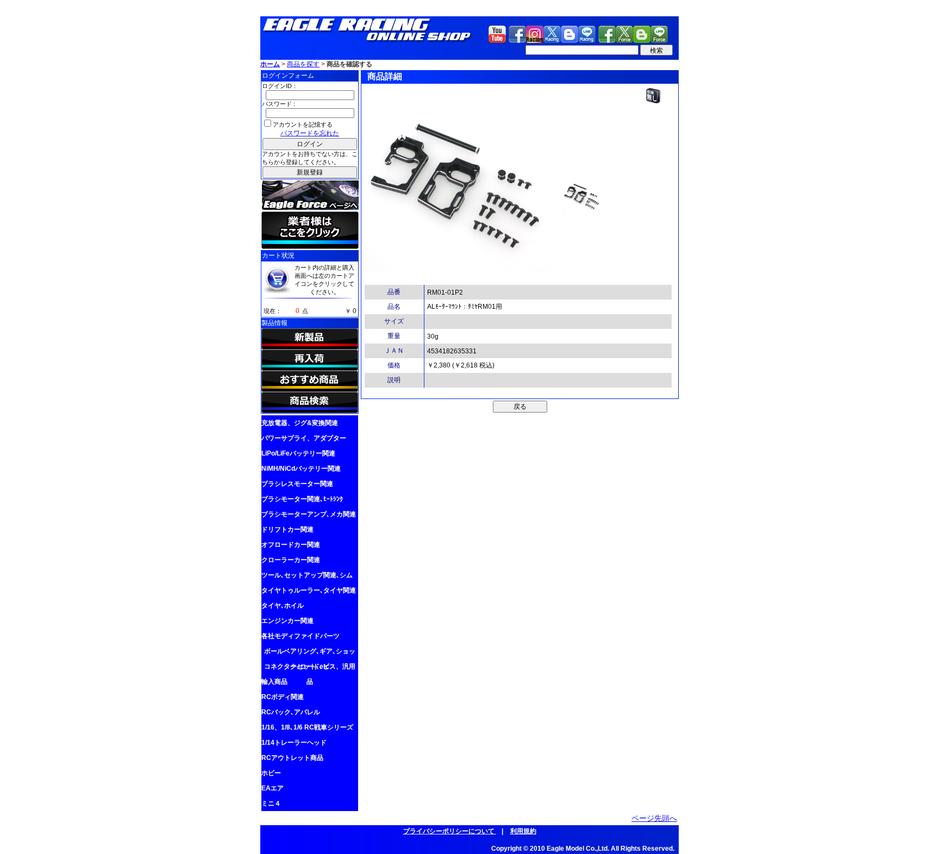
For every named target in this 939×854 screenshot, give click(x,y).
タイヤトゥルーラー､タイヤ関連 (308, 590)
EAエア (272, 788)
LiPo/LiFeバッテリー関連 (298, 453)
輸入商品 (274, 681)
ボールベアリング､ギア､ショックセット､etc (309, 653)
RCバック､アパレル (290, 712)
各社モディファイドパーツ (300, 636)
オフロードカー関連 (290, 544)
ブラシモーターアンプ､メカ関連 (308, 514)
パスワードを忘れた (309, 133)
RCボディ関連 (282, 697)
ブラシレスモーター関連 (297, 484)
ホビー (271, 773)
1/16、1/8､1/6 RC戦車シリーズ (307, 727)
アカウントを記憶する (303, 124)
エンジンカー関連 (287, 621)
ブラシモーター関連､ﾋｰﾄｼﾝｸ (302, 499)
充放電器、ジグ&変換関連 (299, 423)
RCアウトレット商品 (292, 758)
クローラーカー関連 (290, 560)
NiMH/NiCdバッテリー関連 (301, 468)
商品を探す (303, 64)
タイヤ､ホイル (282, 605)
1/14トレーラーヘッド (294, 742)
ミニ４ (271, 803)
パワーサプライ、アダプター (303, 438)
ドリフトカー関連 (287, 529)
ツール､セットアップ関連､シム (307, 575)
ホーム (270, 64)
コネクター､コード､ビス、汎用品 (309, 668)
